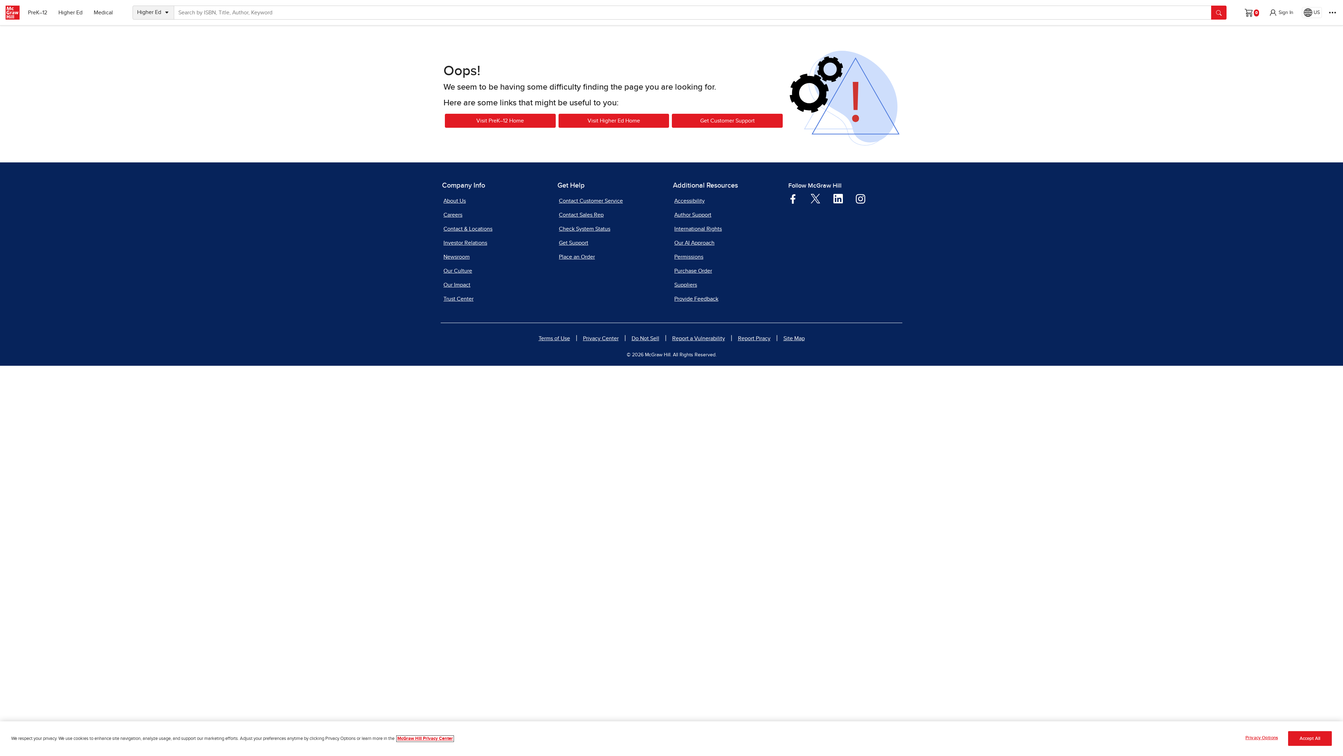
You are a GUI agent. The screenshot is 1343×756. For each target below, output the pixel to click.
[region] (671, 738)
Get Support (573, 243)
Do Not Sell (645, 338)
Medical (103, 12)
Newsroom (456, 257)
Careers (452, 215)
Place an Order (577, 257)
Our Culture (457, 271)
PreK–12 (37, 12)
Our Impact (456, 285)
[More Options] (1332, 13)
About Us (454, 201)
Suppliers (685, 285)
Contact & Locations (467, 229)
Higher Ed (70, 12)
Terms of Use (554, 338)
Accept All (1310, 738)
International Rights (698, 229)
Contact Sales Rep (581, 215)
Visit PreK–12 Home (500, 121)
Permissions (688, 257)
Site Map (794, 338)
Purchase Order (693, 271)
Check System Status (584, 229)
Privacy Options (1261, 738)
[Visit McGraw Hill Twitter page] (815, 198)
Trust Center (458, 299)
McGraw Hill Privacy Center (425, 738)
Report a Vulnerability (698, 338)
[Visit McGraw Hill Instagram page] (860, 198)
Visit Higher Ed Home (614, 121)
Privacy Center (601, 338)
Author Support (692, 215)
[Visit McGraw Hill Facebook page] (793, 198)
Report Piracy (754, 338)
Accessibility (689, 201)
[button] (1281, 13)
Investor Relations (465, 243)
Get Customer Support (727, 121)
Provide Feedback (696, 299)
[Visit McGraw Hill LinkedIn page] (838, 198)
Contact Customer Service (591, 201)
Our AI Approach (694, 243)
